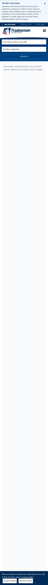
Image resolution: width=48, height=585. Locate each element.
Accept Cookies (10, 581)
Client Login (40, 24)
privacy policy (28, 577)
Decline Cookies (25, 581)
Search (24, 56)
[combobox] (24, 41)
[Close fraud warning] (45, 3)
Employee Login (26, 24)
